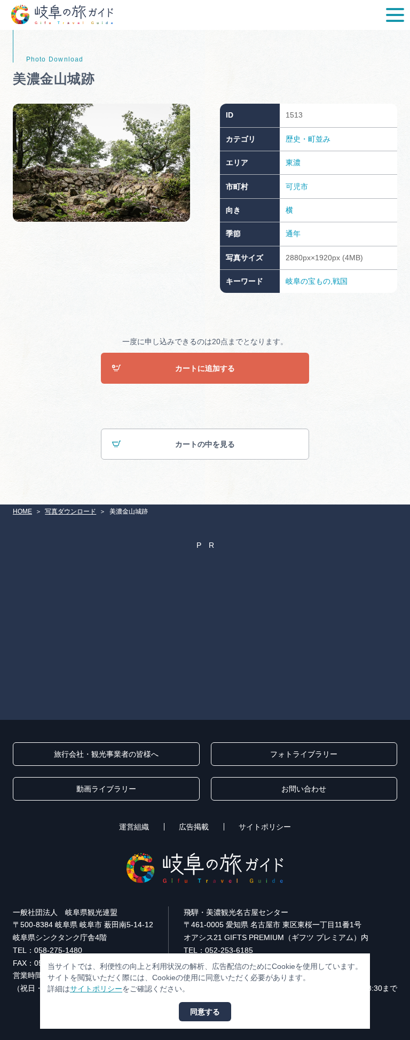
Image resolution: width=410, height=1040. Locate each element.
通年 (293, 233)
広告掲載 (194, 826)
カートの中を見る (205, 444)
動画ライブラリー (106, 789)
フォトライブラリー (303, 754)
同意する (205, 1011)
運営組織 (134, 826)
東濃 (293, 162)
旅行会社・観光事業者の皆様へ (106, 754)
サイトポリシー (265, 826)
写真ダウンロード (70, 511)
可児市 (297, 186)
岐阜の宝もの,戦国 (317, 281)
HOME (22, 511)
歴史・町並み (308, 139)
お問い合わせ (303, 789)
